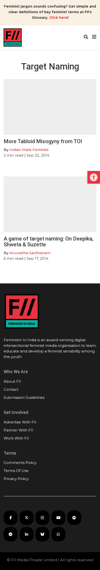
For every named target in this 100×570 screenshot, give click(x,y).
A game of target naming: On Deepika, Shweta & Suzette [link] (48, 242)
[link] (93, 177)
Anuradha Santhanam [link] (29, 252)
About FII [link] (12, 381)
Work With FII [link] (16, 438)
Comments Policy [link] (20, 462)
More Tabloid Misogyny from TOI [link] (43, 141)
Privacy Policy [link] (16, 478)
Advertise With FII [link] (20, 422)
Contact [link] (11, 389)
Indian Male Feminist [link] (29, 149)
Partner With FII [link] (18, 430)
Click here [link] (58, 18)
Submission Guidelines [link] (24, 397)
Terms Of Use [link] (16, 470)
